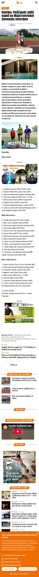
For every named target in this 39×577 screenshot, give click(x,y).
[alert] (19, 554)
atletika (5, 337)
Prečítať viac (6, 552)
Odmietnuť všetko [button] (27, 569)
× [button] (37, 533)
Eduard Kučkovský (17, 337)
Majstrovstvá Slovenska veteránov (16, 339)
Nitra (34, 339)
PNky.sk (12, 25)
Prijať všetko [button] (9, 569)
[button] (19, 574)
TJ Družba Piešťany (9, 341)
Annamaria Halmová (23, 335)
